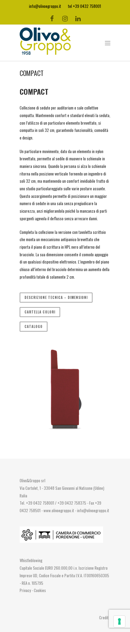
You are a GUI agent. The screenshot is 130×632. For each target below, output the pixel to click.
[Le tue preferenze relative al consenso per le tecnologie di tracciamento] (119, 621)
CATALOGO (33, 326)
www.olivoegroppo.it (59, 510)
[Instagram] (65, 18)
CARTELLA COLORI (39, 311)
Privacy (26, 590)
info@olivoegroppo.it (93, 510)
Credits (104, 617)
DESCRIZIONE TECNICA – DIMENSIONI (56, 297)
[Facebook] (52, 18)
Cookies (40, 590)
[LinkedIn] (78, 18)
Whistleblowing (31, 560)
